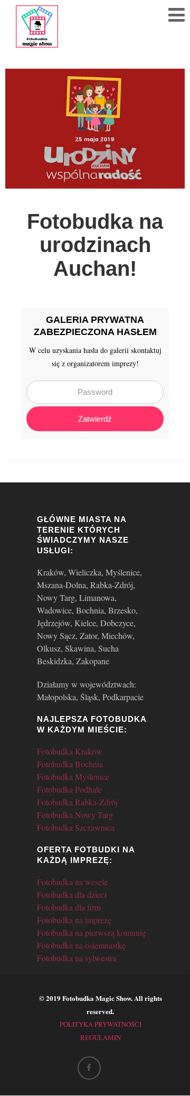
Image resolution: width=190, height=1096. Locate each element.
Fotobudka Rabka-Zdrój (77, 801)
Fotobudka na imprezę (74, 919)
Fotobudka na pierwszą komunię (91, 932)
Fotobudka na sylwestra (76, 957)
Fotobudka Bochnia (70, 763)
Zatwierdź (95, 418)
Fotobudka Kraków (69, 751)
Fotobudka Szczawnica (76, 827)
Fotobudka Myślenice (73, 776)
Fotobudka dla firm (69, 907)
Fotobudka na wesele (72, 881)
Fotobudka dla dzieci (72, 894)
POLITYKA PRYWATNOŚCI (100, 1024)
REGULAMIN (100, 1037)
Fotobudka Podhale (69, 789)
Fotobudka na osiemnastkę (81, 945)
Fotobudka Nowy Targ (75, 814)
